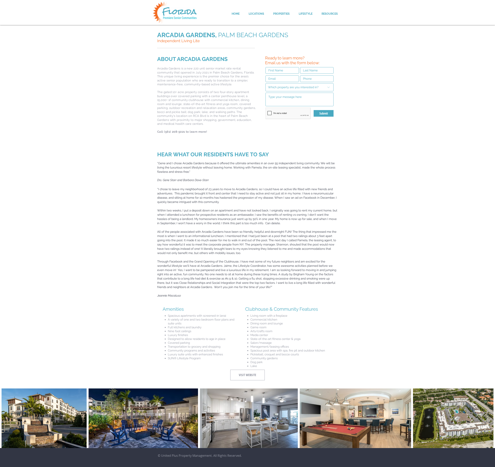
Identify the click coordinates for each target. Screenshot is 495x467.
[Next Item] (487, 418)
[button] (256, 14)
